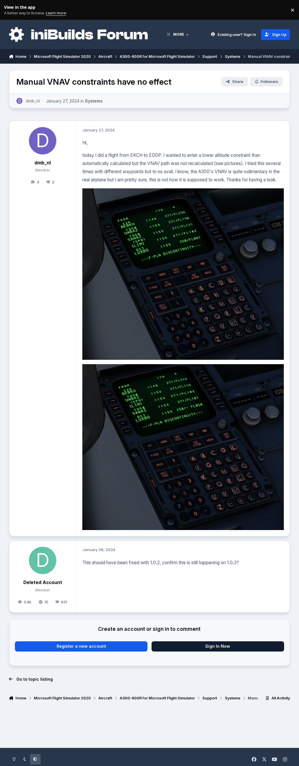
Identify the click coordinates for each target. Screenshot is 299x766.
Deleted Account (42, 582)
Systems (93, 100)
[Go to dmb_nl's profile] (19, 101)
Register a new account (81, 646)
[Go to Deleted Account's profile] (42, 560)
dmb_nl (42, 163)
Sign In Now (217, 646)
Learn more (11, 10)
